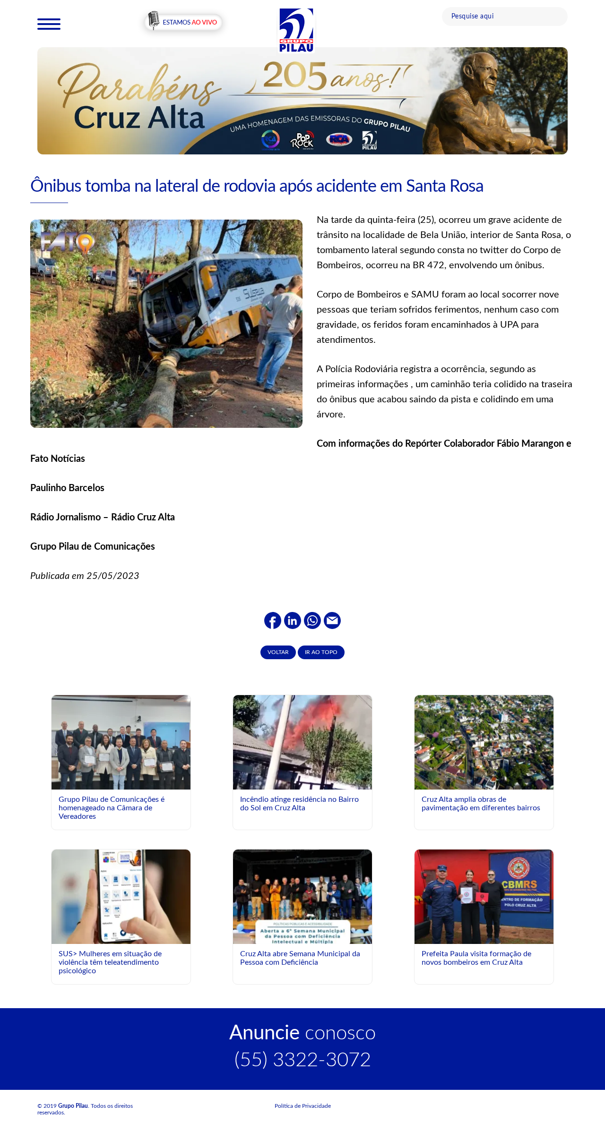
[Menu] (48, 23)
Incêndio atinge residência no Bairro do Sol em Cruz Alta (299, 804)
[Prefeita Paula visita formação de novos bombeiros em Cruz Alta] (484, 896)
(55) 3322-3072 (302, 1060)
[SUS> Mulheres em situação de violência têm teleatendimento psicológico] (121, 896)
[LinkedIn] (292, 620)
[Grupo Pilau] (296, 30)
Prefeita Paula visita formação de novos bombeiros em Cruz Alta (476, 958)
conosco (302, 1033)
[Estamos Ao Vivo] (183, 23)
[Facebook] (272, 620)
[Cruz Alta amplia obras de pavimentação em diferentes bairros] (484, 742)
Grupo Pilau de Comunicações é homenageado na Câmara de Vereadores (111, 808)
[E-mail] (332, 620)
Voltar (278, 652)
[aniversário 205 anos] (302, 100)
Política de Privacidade (303, 1106)
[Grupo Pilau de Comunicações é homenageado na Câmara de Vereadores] (121, 747)
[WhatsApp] (312, 620)
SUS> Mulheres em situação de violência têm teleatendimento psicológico (110, 962)
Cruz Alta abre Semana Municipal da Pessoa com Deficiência (300, 958)
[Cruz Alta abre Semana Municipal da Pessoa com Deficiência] (302, 936)
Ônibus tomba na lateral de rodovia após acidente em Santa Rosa (257, 186)
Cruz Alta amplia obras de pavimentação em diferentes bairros (481, 804)
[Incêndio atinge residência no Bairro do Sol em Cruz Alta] (302, 754)
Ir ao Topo (321, 652)
